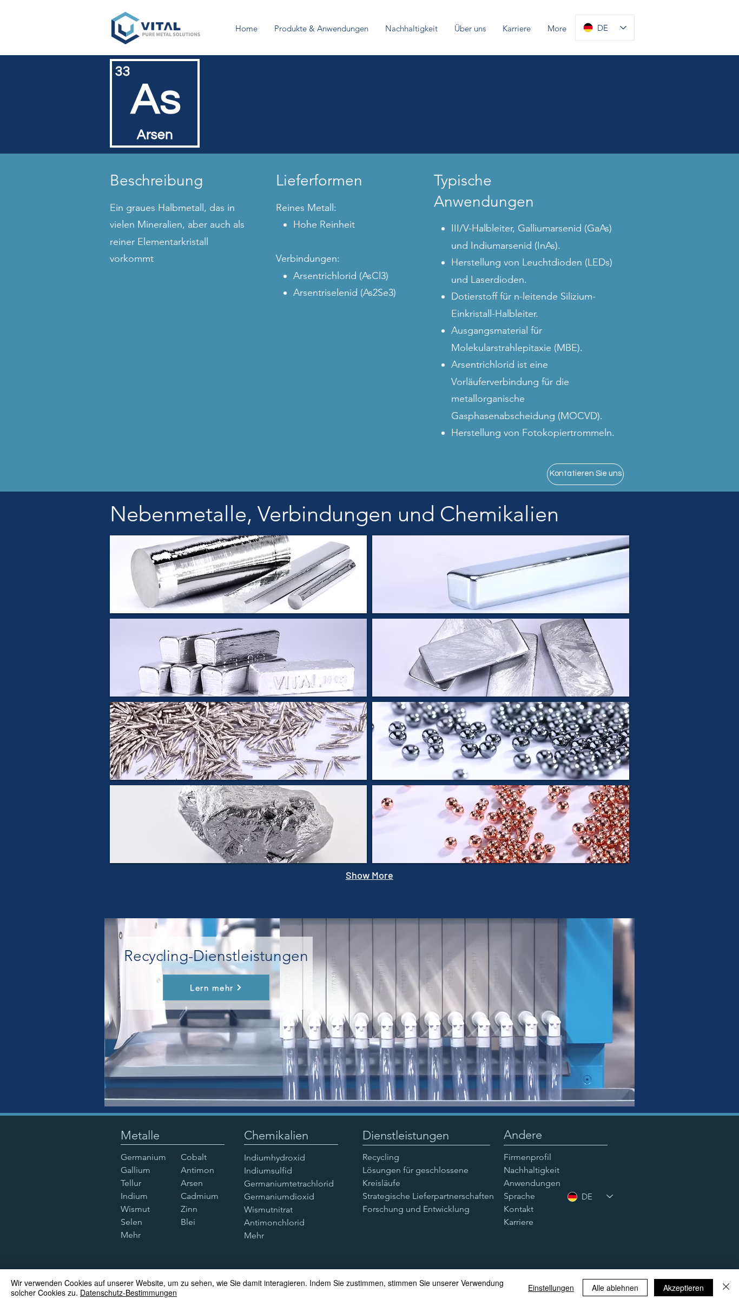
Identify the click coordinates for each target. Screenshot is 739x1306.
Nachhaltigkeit (531, 1170)
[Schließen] (726, 1287)
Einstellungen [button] (551, 1287)
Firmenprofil (527, 1157)
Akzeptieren (683, 1287)
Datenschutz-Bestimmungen (128, 1292)
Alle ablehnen (615, 1287)
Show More (369, 875)
